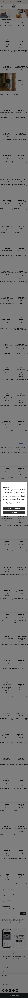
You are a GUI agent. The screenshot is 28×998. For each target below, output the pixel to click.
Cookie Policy (9, 503)
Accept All (14, 512)
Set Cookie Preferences (14, 508)
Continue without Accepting (21, 483)
